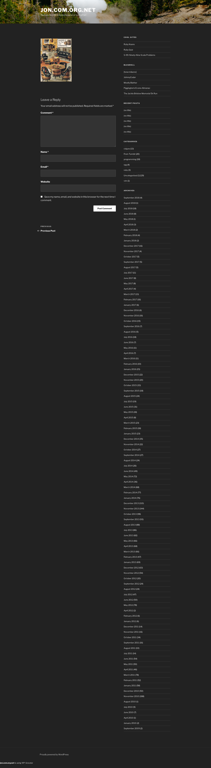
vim (125, 181)
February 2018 (130, 235)
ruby (126, 170)
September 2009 (132, 728)
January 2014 (130, 498)
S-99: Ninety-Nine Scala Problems (139, 55)
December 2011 (131, 626)
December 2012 (131, 567)
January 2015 (130, 433)
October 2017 (130, 256)
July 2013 (128, 530)
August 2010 (130, 701)
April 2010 (128, 718)
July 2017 (128, 272)
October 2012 (130, 578)
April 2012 (128, 610)
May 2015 (128, 412)
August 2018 (130, 203)
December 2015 (131, 374)
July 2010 (128, 707)
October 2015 (130, 385)
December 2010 (131, 691)
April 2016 (128, 353)
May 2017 (128, 283)
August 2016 (130, 332)
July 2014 (128, 465)
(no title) (127, 110)
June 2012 (128, 600)
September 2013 (131, 519)
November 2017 (131, 251)
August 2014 (130, 460)
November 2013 (131, 508)
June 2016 (128, 342)
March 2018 (129, 230)
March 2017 (129, 294)
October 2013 (130, 514)
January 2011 (130, 685)
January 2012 (130, 621)
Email (44, 166)
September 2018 (131, 197)
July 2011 (128, 653)
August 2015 (130, 396)
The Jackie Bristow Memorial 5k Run (140, 93)
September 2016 (131, 326)
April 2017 (128, 288)
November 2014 (131, 444)
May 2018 (128, 219)
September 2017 (131, 262)
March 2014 (129, 487)
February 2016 (130, 364)
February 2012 (130, 616)
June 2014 (128, 471)
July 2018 (128, 208)
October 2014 (130, 449)
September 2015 (131, 390)
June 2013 (128, 535)
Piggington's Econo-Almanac (137, 88)
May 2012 (128, 605)
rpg (125, 164)
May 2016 (128, 348)
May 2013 (128, 541)
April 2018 (128, 224)
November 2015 (131, 380)
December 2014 (131, 439)
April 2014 (128, 482)
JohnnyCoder (130, 77)
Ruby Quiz (128, 49)
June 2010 (128, 712)
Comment (47, 112)
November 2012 (131, 573)
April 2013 (128, 546)
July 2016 (128, 337)
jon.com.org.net (68, 10)
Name (45, 152)
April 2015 (128, 417)
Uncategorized (130, 175)
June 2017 (128, 278)
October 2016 (130, 321)
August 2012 (129, 589)
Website (45, 181)
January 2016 (130, 369)
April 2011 (128, 669)
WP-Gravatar (27, 763)
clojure (127, 148)
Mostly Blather (130, 82)
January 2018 (130, 240)
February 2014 (130, 492)
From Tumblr (129, 154)
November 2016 (131, 315)
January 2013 (130, 562)
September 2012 (131, 583)
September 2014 (131, 455)
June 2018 (128, 214)
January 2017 (130, 305)
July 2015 (128, 401)
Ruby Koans (129, 44)
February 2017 (130, 299)
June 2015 (128, 407)
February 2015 (130, 428)
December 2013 (131, 503)
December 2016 (131, 310)
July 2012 (128, 594)
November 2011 (131, 632)
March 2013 (129, 551)
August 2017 (129, 267)
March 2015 (129, 423)
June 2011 (128, 658)
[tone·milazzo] (130, 72)
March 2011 (129, 675)
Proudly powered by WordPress (54, 754)
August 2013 (130, 525)
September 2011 (131, 642)
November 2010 (131, 696)
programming (130, 159)
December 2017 (131, 246)
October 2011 (130, 637)
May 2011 (128, 664)
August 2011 (129, 648)
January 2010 (130, 723)
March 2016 (129, 358)
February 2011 (130, 680)
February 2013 (130, 557)
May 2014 (128, 476)
